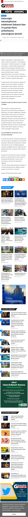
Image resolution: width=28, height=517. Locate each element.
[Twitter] (7, 179)
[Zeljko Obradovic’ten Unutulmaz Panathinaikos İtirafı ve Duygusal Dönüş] (5, 457)
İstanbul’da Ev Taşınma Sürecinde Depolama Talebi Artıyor (18, 449)
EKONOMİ (4, 15)
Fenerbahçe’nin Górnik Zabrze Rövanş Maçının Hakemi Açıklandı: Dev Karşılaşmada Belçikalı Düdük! (17, 466)
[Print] (17, 179)
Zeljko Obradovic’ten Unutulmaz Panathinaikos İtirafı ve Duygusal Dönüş (18, 457)
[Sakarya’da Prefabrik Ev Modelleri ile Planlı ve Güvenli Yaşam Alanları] (21, 249)
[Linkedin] (9, 179)
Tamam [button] (14, 514)
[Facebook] (4, 179)
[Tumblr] (20, 179)
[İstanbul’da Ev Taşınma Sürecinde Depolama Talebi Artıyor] (5, 450)
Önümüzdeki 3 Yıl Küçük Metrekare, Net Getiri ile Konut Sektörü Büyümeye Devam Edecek (7, 276)
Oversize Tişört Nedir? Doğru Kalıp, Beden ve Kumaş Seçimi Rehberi (7, 200)
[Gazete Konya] (7, 6)
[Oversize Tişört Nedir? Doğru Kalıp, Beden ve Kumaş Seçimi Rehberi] (7, 193)
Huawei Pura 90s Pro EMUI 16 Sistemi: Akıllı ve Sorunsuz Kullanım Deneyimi (19, 432)
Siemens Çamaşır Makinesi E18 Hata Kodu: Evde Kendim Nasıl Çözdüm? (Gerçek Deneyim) (6, 220)
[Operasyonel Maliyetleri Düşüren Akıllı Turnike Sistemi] (5, 418)
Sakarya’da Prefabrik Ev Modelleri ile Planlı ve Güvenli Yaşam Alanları (19, 373)
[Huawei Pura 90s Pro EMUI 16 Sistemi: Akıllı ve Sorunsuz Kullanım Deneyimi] (5, 433)
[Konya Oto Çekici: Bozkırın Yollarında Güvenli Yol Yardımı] (21, 212)
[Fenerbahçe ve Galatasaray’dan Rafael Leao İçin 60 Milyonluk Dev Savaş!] (5, 476)
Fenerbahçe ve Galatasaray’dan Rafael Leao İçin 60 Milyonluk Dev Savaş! (18, 475)
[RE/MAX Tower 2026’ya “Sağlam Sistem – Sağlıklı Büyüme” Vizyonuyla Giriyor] (7, 231)
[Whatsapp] (15, 179)
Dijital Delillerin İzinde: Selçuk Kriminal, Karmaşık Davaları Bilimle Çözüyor (19, 356)
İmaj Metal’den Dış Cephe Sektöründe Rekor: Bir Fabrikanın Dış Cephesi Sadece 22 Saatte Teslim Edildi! (21, 201)
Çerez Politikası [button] (16, 510)
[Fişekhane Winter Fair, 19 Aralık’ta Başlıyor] (21, 268)
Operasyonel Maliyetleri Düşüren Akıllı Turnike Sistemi (17, 417)
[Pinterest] (12, 179)
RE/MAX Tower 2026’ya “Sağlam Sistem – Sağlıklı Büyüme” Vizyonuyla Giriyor (6, 239)
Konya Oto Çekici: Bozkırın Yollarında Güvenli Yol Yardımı (20, 219)
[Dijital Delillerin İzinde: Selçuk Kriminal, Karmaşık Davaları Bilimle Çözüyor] (21, 231)
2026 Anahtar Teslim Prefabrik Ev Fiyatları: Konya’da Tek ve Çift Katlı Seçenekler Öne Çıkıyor (7, 257)
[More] (23, 179)
